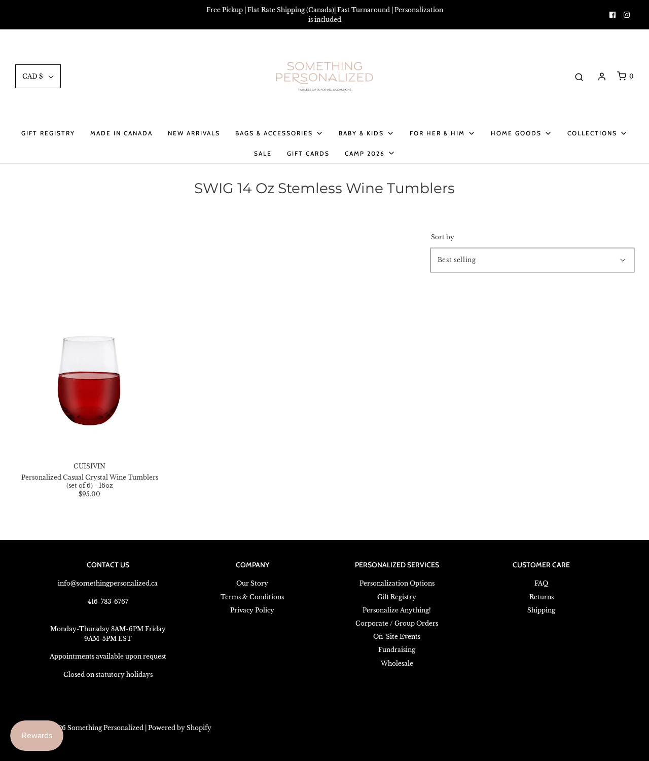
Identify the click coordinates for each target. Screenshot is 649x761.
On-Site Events (396, 636)
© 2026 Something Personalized (93, 728)
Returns (541, 597)
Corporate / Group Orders (396, 623)
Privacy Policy (252, 610)
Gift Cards (308, 153)
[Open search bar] (579, 76)
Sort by (442, 237)
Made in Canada (121, 133)
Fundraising (396, 650)
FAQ (541, 583)
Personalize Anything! (397, 610)
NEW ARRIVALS (194, 133)
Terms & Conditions (252, 597)
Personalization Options (397, 583)
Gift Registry (48, 133)
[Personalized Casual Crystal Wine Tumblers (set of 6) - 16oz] (89, 376)
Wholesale (397, 663)
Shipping (541, 610)
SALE (263, 153)
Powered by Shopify (179, 728)
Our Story (252, 583)
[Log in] (602, 76)
